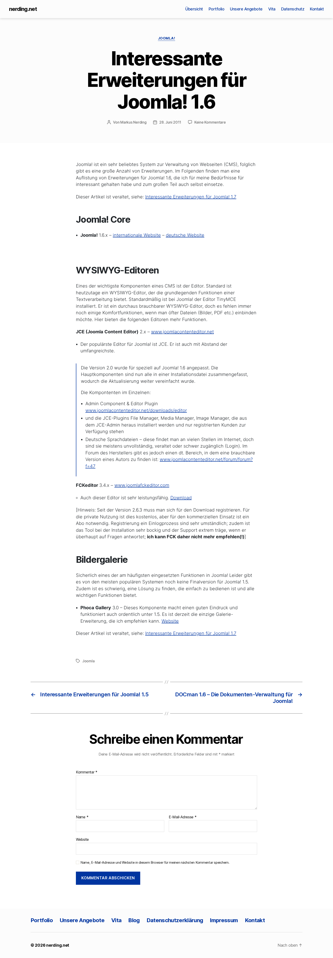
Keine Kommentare (210, 122)
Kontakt (317, 9)
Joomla (88, 661)
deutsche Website (185, 235)
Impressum (224, 920)
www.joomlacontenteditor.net (182, 331)
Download (181, 497)
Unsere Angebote (246, 9)
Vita (271, 9)
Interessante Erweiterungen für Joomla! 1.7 (190, 197)
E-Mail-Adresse (183, 817)
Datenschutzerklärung (175, 920)
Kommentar (86, 772)
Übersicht (194, 9)
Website (170, 621)
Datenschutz (292, 9)
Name (82, 817)
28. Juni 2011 (170, 122)
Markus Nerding (133, 122)
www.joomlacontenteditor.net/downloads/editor (136, 410)
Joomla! (166, 38)
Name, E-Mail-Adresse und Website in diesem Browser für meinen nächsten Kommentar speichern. (154, 862)
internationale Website (137, 235)
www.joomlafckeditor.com (141, 485)
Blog (134, 920)
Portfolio (216, 9)
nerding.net (23, 9)
